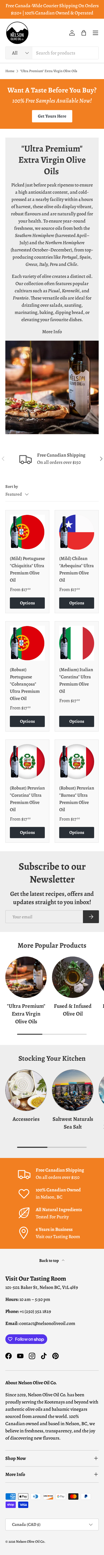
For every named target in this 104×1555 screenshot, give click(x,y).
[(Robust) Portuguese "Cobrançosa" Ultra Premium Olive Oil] (27, 643)
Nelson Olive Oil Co (30, 1541)
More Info (52, 331)
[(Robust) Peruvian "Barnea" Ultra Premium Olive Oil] (76, 761)
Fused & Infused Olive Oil (72, 1009)
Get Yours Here (52, 116)
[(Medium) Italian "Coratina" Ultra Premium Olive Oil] (76, 643)
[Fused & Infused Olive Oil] (72, 977)
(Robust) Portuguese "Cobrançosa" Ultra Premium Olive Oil (25, 684)
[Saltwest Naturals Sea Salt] (72, 1090)
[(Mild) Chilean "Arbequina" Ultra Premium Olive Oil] (76, 532)
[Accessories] (26, 1090)
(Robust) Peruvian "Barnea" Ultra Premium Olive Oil (76, 799)
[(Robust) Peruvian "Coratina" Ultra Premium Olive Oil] (27, 761)
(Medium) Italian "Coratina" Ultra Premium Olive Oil (76, 680)
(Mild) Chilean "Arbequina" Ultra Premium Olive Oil (76, 569)
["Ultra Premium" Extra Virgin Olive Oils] (26, 977)
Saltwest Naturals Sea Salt (73, 1122)
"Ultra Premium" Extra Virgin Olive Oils (48, 71)
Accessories (26, 1119)
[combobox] (52, 53)
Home (9, 71)
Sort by (11, 486)
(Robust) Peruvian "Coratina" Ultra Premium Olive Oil (27, 799)
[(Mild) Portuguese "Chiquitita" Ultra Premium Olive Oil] (27, 532)
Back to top (49, 1260)
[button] (84, 33)
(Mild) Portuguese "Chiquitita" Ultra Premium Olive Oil (27, 569)
